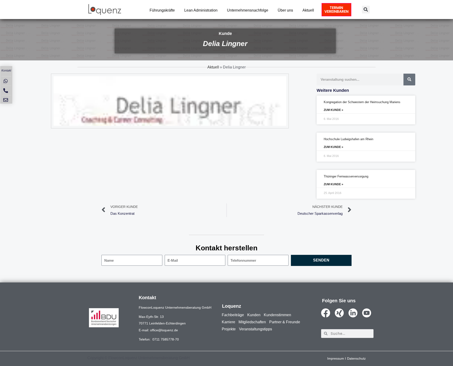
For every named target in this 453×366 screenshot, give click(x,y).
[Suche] (409, 79)
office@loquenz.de (164, 330)
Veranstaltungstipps (255, 329)
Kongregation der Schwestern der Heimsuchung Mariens (362, 102)
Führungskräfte (162, 10)
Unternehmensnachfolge (247, 10)
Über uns (285, 10)
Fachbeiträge (233, 315)
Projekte (229, 329)
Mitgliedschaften (252, 322)
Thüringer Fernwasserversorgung (346, 176)
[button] (366, 9)
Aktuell (308, 10)
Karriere (228, 322)
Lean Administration (201, 10)
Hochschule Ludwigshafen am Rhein (348, 139)
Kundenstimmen (277, 315)
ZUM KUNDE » (333, 110)
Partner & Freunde (284, 322)
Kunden (253, 315)
